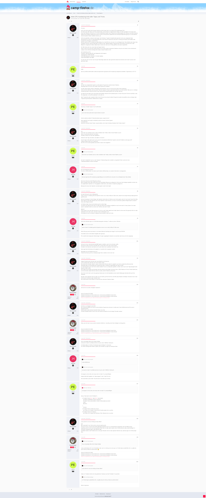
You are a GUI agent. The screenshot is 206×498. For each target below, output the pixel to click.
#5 (137, 128)
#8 (137, 191)
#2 (137, 66)
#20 (137, 461)
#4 (137, 103)
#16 (137, 355)
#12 (137, 284)
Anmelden (127, 1)
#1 (137, 25)
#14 (137, 319)
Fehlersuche (89, 297)
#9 (137, 218)
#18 (137, 418)
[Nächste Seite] (71, 21)
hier (91, 398)
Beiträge (69, 37)
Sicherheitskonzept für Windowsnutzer (101, 297)
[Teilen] (138, 21)
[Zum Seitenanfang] (204, 496)
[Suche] (138, 2)
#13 (137, 302)
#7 (137, 166)
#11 (137, 258)
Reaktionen (69, 332)
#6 (137, 147)
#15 (137, 338)
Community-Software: (103, 496)
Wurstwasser (75, 18)
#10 (137, 241)
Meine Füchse (84, 297)
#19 (137, 437)
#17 (137, 383)
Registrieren (133, 1)
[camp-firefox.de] (103, 7)
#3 (137, 80)
